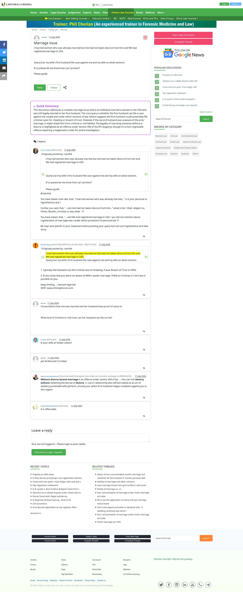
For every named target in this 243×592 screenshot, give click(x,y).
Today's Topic (91, 536)
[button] (145, 38)
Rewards (126, 560)
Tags (125, 564)
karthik (44, 37)
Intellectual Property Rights (185, 147)
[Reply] (144, 236)
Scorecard (96, 560)
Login (224, 4)
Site (97, 5)
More (160, 12)
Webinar (150, 12)
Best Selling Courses (76, 18)
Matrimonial (134, 18)
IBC (115, 18)
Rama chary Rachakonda (50, 376)
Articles (44, 12)
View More (34, 513)
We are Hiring (42, 580)
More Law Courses (186, 18)
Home (33, 12)
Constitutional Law (189, 136)
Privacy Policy (90, 580)
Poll (93, 564)
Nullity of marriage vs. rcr (109, 489)
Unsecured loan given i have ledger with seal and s (56, 481)
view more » (206, 111)
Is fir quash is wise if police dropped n (179, 99)
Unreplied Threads (183, 41)
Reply (39, 87)
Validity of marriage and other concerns (116, 481)
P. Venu (44, 339)
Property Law (161, 153)
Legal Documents (163, 147)
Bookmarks (97, 574)
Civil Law (174, 136)
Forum (33, 564)
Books (139, 12)
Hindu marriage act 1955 (109, 522)
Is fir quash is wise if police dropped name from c (55, 489)
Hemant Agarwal (47, 245)
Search (206, 118)
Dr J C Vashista (46, 150)
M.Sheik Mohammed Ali (49, 406)
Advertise (53, 580)
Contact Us (101, 580)
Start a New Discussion (183, 34)
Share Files (96, 569)
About (32, 580)
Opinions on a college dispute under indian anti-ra (56, 492)
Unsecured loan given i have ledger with (180, 87)
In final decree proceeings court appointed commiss (57, 478)
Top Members (67, 574)
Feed (63, 569)
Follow (54, 87)
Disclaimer (78, 580)
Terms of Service (65, 580)
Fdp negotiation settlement (45, 485)
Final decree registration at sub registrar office (54, 507)
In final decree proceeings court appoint (180, 105)
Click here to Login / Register (49, 452)
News (97, 12)
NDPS (122, 18)
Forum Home (50, 536)
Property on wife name (43, 474)
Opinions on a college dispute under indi (180, 81)
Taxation (174, 153)
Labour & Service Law (192, 142)
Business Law (161, 136)
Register (235, 4)
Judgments (74, 12)
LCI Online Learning (131, 574)
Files (105, 12)
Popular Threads (91, 540)
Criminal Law (161, 142)
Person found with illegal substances (49, 496)
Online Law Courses (122, 12)
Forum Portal (50, 540)
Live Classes (54, 18)
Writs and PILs (150, 18)
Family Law (174, 142)
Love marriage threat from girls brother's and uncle (121, 485)
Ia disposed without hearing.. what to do (51, 500)
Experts (87, 12)
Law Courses (108, 5)
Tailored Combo (100, 18)
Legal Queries (58, 12)
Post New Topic (132, 536)
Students (185, 153)
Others (195, 153)
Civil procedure (39, 503)
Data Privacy (167, 18)
